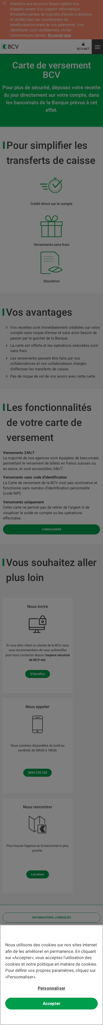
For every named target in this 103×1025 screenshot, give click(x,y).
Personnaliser (51, 988)
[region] (51, 975)
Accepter (51, 1003)
